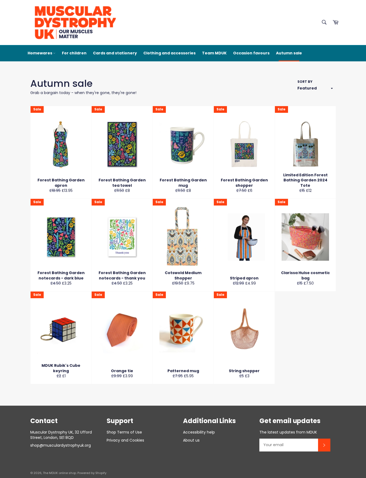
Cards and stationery (115, 53)
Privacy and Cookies (125, 440)
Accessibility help (199, 432)
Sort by (304, 82)
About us (191, 440)
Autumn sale (289, 53)
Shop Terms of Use (124, 432)
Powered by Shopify (91, 473)
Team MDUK (214, 53)
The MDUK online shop (59, 473)
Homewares (40, 53)
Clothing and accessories (169, 53)
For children (74, 53)
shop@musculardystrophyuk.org (60, 445)
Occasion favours (251, 53)
